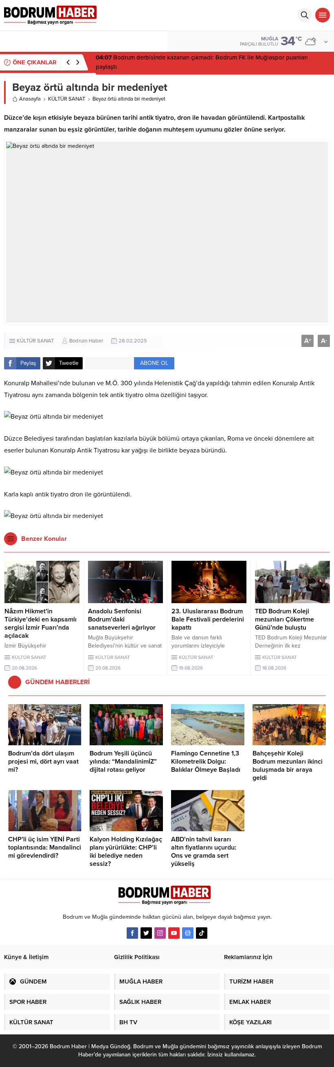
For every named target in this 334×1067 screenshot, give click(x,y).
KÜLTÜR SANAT (66, 99)
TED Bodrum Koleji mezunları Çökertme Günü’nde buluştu (284, 619)
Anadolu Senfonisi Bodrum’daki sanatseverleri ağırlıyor (122, 619)
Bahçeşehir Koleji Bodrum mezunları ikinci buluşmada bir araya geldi (288, 765)
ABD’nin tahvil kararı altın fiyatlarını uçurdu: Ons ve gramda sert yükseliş (203, 851)
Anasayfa (30, 99)
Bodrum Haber (86, 341)
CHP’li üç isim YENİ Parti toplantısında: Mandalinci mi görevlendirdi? (44, 847)
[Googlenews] (187, 933)
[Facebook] (132, 933)
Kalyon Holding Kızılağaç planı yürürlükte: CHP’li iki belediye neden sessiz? (126, 851)
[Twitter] (146, 933)
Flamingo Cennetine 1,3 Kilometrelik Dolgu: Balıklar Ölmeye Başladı (205, 761)
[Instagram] (160, 933)
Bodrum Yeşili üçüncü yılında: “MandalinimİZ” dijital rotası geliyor (123, 761)
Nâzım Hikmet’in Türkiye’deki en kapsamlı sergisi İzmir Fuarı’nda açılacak (40, 623)
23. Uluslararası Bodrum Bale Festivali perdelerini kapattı (207, 619)
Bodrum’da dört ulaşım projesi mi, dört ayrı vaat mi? (43, 761)
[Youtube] (174, 933)
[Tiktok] (201, 933)
